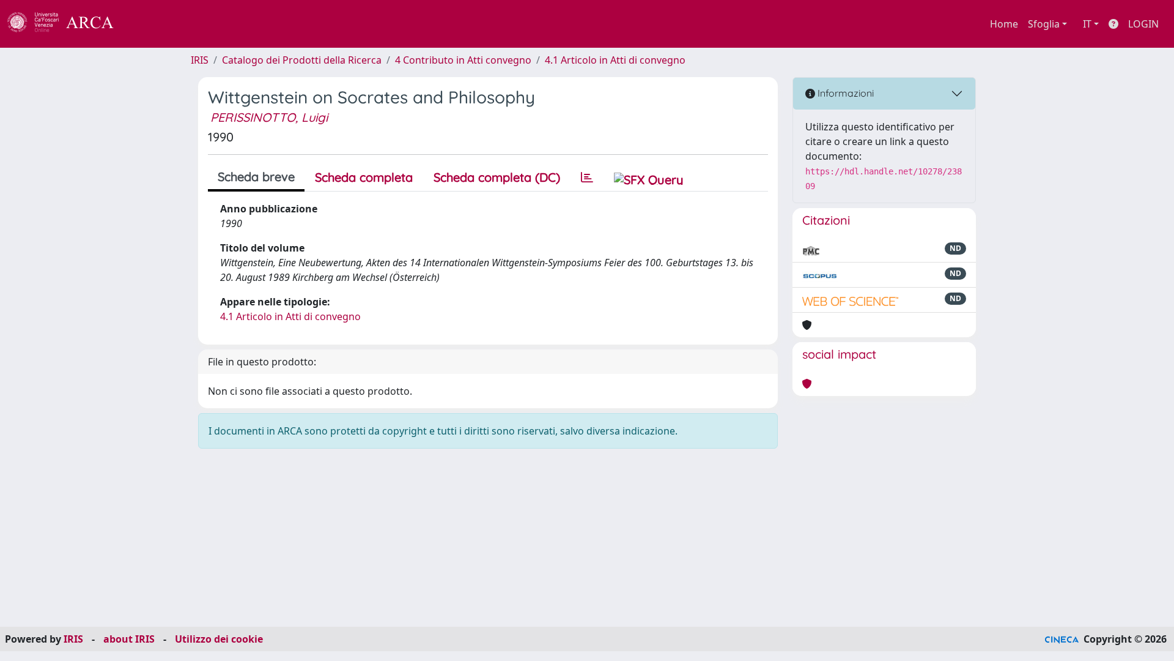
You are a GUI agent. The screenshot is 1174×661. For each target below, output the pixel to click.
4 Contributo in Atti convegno (463, 60)
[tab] (587, 177)
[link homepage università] (147, 23)
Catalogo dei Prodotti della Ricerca (302, 60)
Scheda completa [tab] (364, 177)
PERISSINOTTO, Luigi (269, 117)
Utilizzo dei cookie (219, 639)
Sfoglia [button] (1044, 24)
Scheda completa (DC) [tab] (497, 177)
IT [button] (1087, 24)
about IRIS (129, 639)
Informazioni (844, 93)
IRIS (200, 60)
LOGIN (1143, 24)
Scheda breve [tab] (256, 176)
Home (1004, 24)
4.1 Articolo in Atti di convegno (615, 60)
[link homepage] (67, 23)
